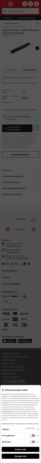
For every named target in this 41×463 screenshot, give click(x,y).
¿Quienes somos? (20, 423)
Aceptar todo (20, 449)
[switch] (32, 435)
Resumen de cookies (33, 423)
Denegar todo (20, 456)
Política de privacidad (8, 423)
